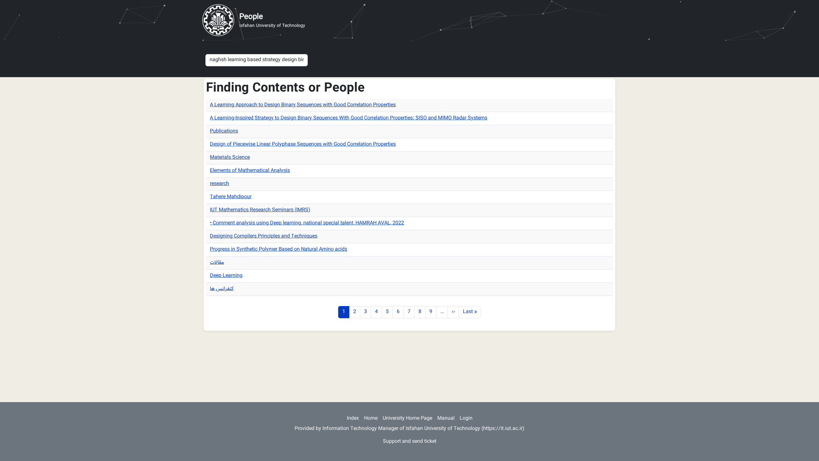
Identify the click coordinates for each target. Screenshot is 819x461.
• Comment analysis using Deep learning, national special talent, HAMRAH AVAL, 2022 (307, 223)
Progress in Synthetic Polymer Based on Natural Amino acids (278, 250)
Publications (224, 131)
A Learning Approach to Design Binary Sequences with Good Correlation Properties (303, 105)
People (251, 17)
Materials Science (230, 158)
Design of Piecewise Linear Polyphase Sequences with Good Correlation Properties (303, 145)
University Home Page (407, 419)
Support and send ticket (409, 442)
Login (466, 419)
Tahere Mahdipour (230, 197)
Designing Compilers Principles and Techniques (263, 236)
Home (371, 419)
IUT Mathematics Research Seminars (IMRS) (260, 210)
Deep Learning (226, 276)
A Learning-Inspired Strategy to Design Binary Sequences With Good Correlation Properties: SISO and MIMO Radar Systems (348, 118)
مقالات (217, 263)
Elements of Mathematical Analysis (250, 171)
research (219, 184)
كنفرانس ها (222, 289)
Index (353, 419)
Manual (446, 419)
